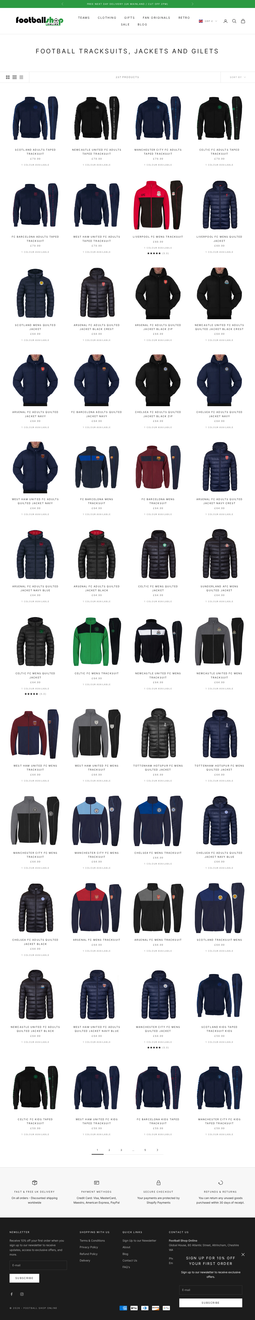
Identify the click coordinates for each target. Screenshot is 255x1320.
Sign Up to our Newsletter (139, 1240)
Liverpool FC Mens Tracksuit (158, 236)
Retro (184, 18)
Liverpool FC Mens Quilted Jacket (220, 238)
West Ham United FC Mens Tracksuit (35, 767)
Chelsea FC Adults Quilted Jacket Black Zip (158, 414)
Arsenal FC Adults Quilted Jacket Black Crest (97, 327)
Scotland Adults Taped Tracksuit (35, 151)
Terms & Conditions (92, 1240)
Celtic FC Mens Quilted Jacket (158, 588)
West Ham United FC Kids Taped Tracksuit (97, 1121)
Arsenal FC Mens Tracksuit (97, 939)
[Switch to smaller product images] (14, 77)
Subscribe (211, 1302)
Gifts (129, 18)
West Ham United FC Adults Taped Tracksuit (97, 238)
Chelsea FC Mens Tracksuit (158, 852)
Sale (125, 24)
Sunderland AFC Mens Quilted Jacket (219, 588)
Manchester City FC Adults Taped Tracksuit (158, 151)
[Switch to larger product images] (8, 77)
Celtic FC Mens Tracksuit (97, 673)
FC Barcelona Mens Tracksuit (97, 501)
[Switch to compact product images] (21, 77)
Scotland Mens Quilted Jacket (35, 327)
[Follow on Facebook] (12, 1294)
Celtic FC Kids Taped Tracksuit (35, 1121)
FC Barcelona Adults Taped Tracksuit (35, 238)
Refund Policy (89, 1254)
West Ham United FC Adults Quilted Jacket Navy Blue (97, 1028)
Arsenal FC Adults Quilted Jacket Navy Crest (219, 501)
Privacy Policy (89, 1247)
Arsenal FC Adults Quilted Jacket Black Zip (158, 327)
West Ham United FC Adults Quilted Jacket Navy (35, 501)
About (126, 1247)
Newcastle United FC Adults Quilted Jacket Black (35, 1028)
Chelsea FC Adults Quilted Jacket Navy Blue (219, 854)
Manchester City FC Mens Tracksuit (35, 854)
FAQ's (126, 1267)
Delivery (85, 1260)
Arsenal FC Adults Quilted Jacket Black (97, 588)
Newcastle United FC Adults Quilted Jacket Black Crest (219, 327)
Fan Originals (157, 18)
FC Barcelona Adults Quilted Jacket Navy (96, 414)
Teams (84, 18)
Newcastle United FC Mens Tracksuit (158, 675)
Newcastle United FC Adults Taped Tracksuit (97, 151)
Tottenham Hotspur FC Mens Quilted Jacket (158, 767)
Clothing (107, 18)
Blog (142, 24)
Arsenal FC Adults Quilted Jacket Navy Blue (35, 588)
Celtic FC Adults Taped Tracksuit (219, 151)
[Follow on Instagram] (22, 1294)
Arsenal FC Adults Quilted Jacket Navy (35, 414)
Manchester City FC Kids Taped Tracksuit (219, 1121)
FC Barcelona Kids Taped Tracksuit (158, 1121)
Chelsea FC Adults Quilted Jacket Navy (219, 414)
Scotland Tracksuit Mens (219, 939)
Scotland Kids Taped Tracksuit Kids (219, 1028)
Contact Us (130, 1260)
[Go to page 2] (157, 1149)
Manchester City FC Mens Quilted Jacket (158, 1028)
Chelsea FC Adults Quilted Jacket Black (35, 941)
